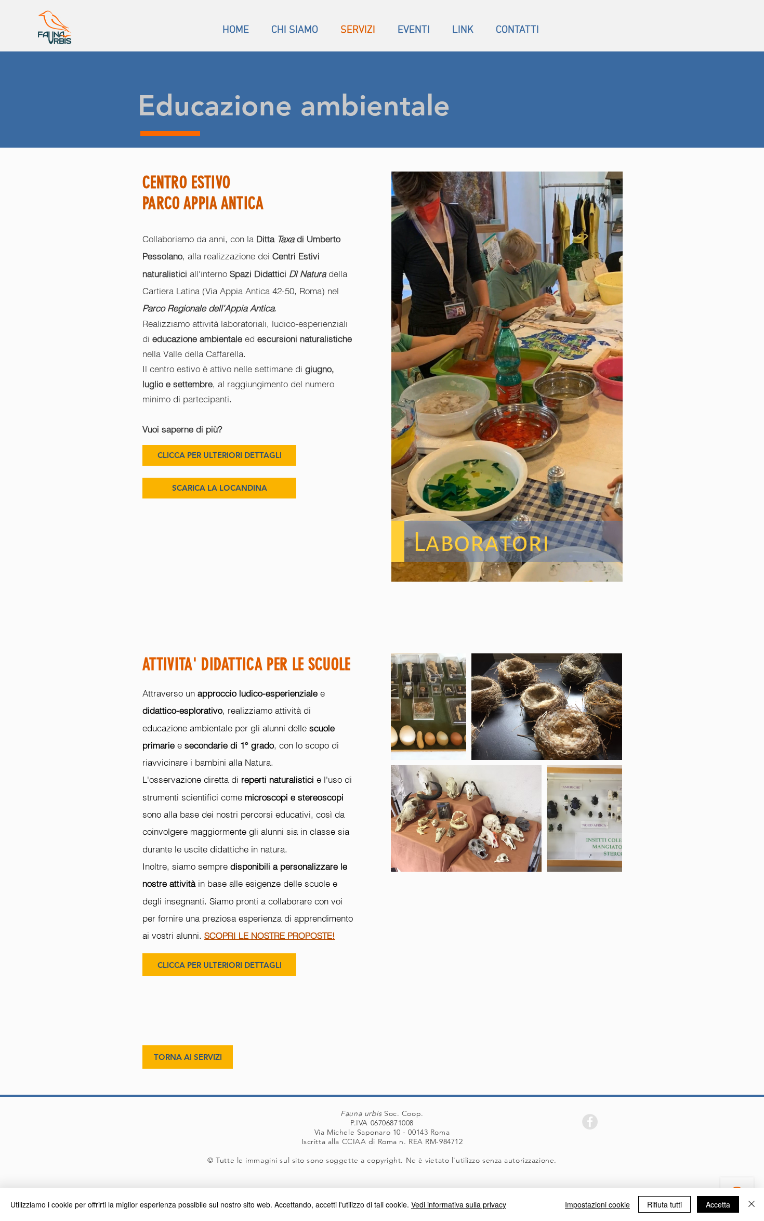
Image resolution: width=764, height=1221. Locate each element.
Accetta (718, 1204)
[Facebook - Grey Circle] (590, 1122)
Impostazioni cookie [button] (597, 1204)
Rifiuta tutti (664, 1204)
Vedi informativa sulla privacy (458, 1204)
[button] (609, 570)
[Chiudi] (751, 1204)
